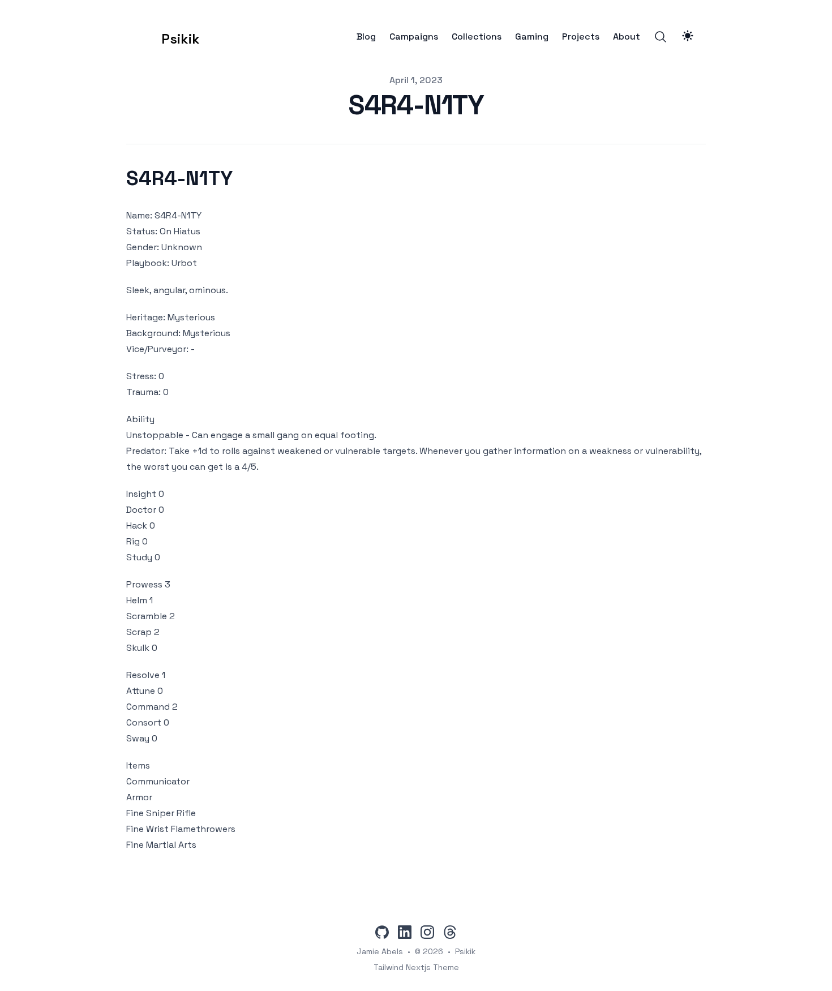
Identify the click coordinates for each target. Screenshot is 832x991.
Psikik (465, 951)
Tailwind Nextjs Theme (416, 967)
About (626, 36)
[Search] (660, 37)
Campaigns (413, 36)
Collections (476, 36)
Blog (366, 36)
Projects (580, 36)
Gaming (531, 36)
